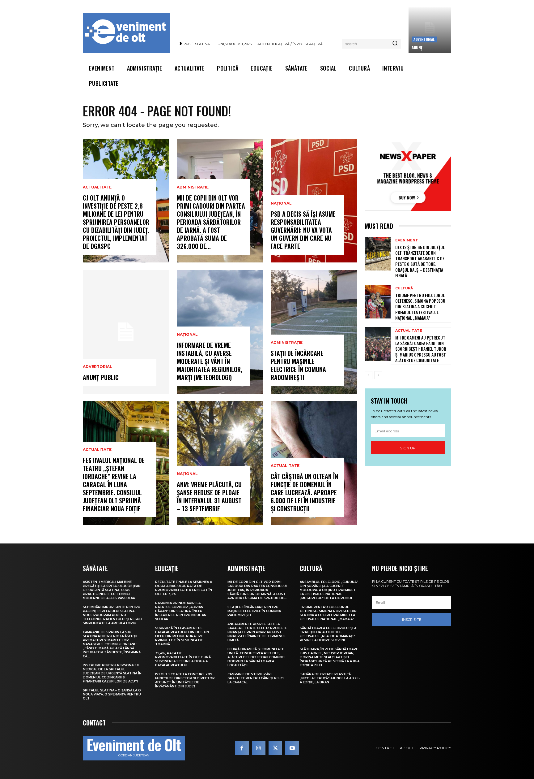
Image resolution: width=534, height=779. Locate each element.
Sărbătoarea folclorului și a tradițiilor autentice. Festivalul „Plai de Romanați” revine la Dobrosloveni (328, 634)
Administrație (193, 187)
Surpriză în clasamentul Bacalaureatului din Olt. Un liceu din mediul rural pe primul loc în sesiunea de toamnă (182, 636)
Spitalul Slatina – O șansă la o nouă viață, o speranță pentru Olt (112, 694)
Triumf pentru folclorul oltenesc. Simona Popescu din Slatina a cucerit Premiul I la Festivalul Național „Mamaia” (420, 306)
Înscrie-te (411, 619)
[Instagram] (258, 748)
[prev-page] (368, 375)
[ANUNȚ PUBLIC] (126, 332)
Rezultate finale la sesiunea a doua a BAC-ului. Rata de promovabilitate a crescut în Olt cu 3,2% (183, 588)
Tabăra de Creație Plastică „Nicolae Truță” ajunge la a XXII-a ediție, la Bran (330, 678)
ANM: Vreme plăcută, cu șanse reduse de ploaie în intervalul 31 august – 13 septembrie (209, 496)
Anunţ (417, 47)
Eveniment (406, 240)
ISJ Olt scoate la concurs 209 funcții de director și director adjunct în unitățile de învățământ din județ (185, 680)
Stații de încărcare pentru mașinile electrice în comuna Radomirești (298, 365)
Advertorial (423, 39)
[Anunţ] (430, 30)
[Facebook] (242, 748)
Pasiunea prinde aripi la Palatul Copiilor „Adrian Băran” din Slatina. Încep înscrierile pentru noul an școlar (180, 611)
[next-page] (378, 375)
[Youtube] (292, 748)
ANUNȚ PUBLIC (101, 377)
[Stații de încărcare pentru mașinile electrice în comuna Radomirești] (314, 332)
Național (187, 334)
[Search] (395, 44)
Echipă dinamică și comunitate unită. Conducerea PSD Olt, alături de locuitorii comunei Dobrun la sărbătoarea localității (256, 657)
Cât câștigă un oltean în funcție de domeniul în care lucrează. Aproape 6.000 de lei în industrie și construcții (304, 492)
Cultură (404, 288)
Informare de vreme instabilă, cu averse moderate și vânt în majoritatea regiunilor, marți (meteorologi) (209, 361)
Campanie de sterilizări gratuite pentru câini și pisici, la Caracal (255, 678)
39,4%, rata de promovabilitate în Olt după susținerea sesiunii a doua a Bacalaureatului (183, 659)
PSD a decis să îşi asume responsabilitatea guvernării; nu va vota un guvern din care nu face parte (303, 230)
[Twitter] (275, 748)
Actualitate (97, 187)
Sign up (408, 448)
